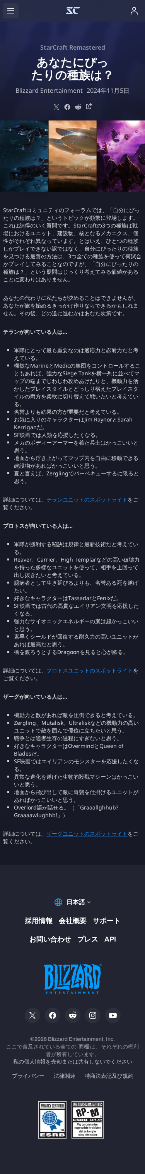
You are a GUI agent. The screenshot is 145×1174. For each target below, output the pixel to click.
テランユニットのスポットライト (87, 499)
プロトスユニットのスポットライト (89, 670)
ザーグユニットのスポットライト (87, 833)
